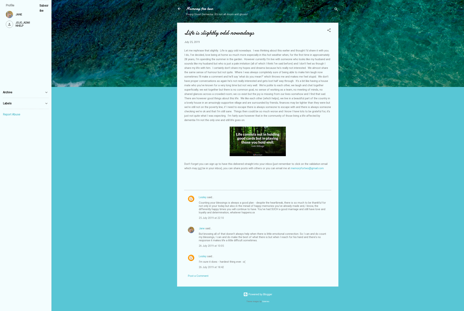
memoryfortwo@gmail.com (307, 168)
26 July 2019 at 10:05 (211, 245)
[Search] (336, 9)
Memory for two (199, 9)
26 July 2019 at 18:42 (211, 267)
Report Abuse (11, 114)
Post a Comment (198, 275)
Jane (202, 228)
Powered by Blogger (260, 294)
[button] (329, 31)
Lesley (202, 197)
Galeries (265, 301)
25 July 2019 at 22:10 (211, 218)
